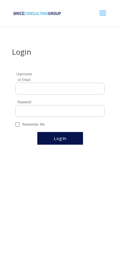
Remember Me (33, 124)
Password (24, 102)
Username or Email (24, 77)
